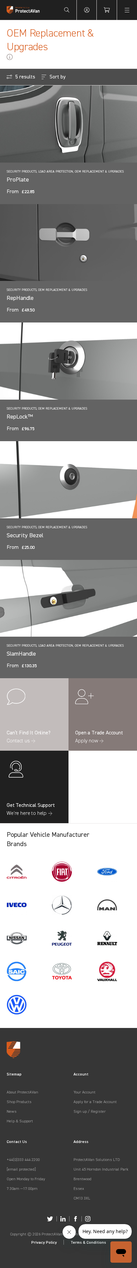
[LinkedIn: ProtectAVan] (63, 1218)
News (12, 1111)
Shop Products (19, 1101)
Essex (78, 1188)
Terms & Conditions (88, 1242)
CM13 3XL (81, 1198)
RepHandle (20, 297)
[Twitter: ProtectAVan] (50, 1218)
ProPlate (18, 179)
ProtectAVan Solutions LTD (96, 1159)
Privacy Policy (44, 1242)
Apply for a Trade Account (95, 1101)
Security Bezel (25, 535)
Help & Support (20, 1120)
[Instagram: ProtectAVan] (87, 1218)
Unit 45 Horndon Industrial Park (100, 1169)
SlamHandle (21, 653)
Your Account (84, 1091)
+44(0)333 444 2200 (23, 1159)
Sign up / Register (89, 1111)
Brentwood (82, 1178)
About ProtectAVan (22, 1091)
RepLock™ (20, 416)
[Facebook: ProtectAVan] (75, 1218)
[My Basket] (107, 10)
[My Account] (87, 10)
